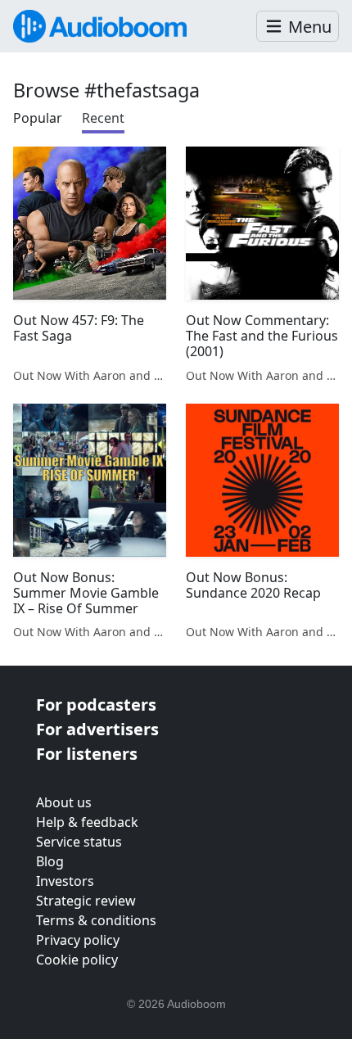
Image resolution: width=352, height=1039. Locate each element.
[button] (297, 27)
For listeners (87, 754)
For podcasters (96, 704)
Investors (65, 881)
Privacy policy (78, 940)
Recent (103, 118)
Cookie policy (77, 960)
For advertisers (97, 729)
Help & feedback (87, 822)
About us (64, 802)
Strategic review (86, 901)
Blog (50, 861)
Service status (79, 842)
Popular (37, 118)
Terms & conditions (96, 920)
